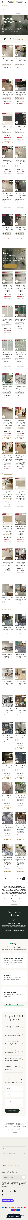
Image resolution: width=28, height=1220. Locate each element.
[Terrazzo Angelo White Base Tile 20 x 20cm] (3, 325)
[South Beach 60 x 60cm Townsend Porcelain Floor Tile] (9, 291)
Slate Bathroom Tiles (12, 890)
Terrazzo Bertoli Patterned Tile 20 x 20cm (20, 388)
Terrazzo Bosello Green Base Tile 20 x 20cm (20, 354)
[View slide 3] (15, 934)
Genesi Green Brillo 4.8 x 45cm (7, 766)
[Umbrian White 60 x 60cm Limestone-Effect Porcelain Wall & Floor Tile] (22, 534)
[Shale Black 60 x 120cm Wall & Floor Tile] (6, 132)
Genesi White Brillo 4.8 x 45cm (7, 598)
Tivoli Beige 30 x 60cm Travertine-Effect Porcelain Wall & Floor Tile (20, 458)
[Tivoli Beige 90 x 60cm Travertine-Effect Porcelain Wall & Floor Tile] (24, 463)
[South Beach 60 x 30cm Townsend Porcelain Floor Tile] (6, 291)
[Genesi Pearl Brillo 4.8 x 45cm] (8, 602)
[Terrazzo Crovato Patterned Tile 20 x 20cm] (10, 325)
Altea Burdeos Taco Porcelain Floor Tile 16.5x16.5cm (20, 827)
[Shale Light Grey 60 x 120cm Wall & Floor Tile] (10, 132)
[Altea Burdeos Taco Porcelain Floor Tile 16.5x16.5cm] (23, 832)
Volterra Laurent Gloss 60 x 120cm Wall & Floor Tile (20, 563)
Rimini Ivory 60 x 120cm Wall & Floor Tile (7, 94)
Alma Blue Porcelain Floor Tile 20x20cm (7, 826)
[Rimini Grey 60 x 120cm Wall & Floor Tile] (3, 65)
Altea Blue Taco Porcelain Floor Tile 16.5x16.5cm (7, 859)
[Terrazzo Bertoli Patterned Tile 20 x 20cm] (6, 325)
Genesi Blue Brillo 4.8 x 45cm (20, 766)
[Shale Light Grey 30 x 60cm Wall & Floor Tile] (8, 132)
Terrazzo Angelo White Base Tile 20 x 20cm (7, 320)
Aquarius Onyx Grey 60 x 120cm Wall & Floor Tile (7, 656)
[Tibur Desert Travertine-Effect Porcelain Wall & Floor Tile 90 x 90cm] (8, 428)
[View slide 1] (11, 934)
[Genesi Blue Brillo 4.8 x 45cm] (3, 602)
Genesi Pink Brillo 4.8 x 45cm (7, 796)
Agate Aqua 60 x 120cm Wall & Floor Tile (20, 599)
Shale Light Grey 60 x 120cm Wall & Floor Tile (20, 229)
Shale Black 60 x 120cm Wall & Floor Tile (7, 229)
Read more (14, 904)
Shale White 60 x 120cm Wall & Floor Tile (7, 195)
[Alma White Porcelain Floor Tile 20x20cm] (23, 800)
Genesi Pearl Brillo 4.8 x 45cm (20, 736)
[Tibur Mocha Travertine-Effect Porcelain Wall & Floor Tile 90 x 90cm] (10, 428)
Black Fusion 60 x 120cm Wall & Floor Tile (20, 710)
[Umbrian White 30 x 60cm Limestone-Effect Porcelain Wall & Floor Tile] (19, 534)
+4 (12, 64)
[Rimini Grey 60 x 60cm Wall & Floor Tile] (6, 65)
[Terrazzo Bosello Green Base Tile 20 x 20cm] (8, 325)
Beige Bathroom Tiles (19, 892)
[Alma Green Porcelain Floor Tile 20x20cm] (21, 800)
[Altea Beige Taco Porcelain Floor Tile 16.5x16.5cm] (18, 832)
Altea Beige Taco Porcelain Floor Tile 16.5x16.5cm (20, 859)
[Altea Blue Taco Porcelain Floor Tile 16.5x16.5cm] (21, 832)
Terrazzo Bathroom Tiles (9, 893)
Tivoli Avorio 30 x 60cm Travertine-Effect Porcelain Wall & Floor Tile (7, 493)
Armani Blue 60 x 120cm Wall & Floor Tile (20, 656)
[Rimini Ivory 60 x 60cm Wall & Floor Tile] (10, 65)
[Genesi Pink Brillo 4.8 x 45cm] (10, 602)
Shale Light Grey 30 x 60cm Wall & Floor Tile (7, 161)
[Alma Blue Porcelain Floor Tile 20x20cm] (18, 800)
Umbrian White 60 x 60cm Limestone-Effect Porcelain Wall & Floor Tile (7, 564)
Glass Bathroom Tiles (13, 887)
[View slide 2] (13, 934)
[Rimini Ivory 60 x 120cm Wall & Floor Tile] (8, 65)
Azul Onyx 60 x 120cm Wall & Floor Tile (7, 683)
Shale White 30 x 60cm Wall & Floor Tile (20, 161)
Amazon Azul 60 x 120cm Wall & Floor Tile (7, 629)
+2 (25, 323)
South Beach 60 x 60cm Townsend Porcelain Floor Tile (20, 286)
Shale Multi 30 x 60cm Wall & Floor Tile (7, 127)
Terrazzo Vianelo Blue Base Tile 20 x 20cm (7, 354)
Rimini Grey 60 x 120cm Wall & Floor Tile (20, 94)
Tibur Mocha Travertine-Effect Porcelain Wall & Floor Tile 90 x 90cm (7, 423)
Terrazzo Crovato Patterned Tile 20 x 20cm (7, 388)
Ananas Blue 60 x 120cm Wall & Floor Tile (20, 629)
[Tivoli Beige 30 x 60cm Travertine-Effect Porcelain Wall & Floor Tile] (22, 463)
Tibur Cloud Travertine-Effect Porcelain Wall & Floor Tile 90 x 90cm (7, 458)
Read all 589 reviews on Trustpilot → (14, 1005)
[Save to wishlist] (3, 55)
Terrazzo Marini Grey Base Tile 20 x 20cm (20, 319)
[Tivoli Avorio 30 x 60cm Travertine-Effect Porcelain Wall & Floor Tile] (17, 463)
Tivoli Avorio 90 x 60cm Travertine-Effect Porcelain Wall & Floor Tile (20, 493)
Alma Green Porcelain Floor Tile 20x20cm (20, 796)
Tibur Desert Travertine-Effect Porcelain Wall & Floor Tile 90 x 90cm (20, 423)
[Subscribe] (23, 1177)
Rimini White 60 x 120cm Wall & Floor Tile (7, 60)
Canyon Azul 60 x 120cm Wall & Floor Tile (7, 737)
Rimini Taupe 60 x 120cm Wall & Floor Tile (20, 60)
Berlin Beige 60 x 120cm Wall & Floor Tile (20, 683)
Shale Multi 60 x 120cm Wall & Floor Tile (20, 195)
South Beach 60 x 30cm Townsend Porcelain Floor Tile (7, 286)
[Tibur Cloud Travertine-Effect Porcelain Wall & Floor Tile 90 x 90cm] (5, 428)
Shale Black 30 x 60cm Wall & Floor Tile (20, 127)
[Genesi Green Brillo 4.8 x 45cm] (6, 602)
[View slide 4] (17, 934)
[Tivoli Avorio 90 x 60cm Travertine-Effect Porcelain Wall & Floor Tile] (19, 463)
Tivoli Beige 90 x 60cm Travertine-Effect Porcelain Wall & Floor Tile (7, 529)
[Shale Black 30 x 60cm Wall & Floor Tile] (3, 132)
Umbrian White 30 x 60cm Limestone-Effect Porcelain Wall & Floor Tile (20, 529)
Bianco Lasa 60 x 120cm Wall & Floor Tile (7, 710)
